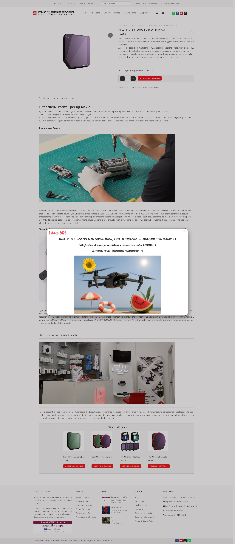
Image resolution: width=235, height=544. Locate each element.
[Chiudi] (183, 231)
